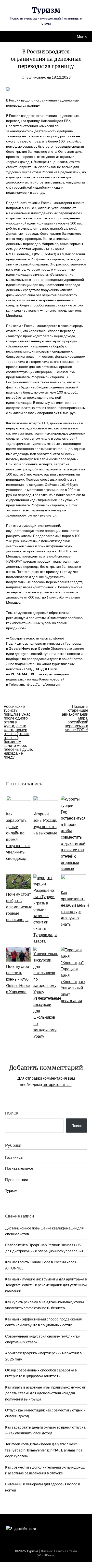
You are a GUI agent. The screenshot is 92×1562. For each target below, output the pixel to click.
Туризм (46, 10)
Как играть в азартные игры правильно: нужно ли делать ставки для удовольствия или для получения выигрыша (45, 1393)
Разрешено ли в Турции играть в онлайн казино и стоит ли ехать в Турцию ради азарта (45, 915)
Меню (82, 36)
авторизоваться (57, 1084)
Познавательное (19, 1168)
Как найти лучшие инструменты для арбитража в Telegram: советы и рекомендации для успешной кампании (46, 1285)
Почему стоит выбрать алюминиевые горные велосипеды (19, 907)
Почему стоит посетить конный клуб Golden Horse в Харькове (18, 979)
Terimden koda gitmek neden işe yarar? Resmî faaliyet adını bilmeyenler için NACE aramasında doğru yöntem (43, 1450)
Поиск (11, 1113)
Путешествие (16, 1179)
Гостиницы (14, 1157)
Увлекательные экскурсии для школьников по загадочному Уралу (47, 1017)
